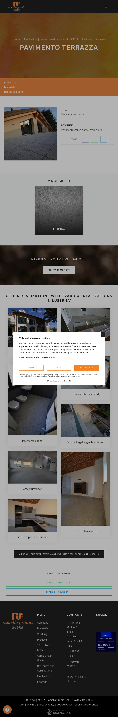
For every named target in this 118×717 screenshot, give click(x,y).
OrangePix (67, 381)
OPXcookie (51, 381)
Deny (31, 367)
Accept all (86, 367)
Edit (59, 367)
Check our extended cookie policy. (37, 357)
